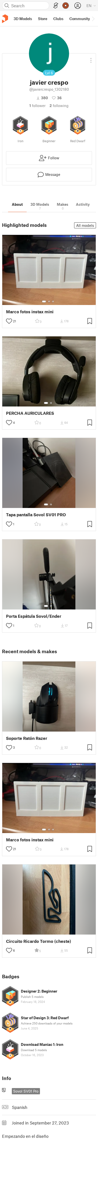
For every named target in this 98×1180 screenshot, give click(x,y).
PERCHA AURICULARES (30, 413)
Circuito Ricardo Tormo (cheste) (38, 941)
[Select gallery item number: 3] (53, 301)
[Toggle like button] (9, 321)
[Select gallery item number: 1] (44, 301)
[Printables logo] (5, 18)
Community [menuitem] (79, 18)
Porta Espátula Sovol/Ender (33, 616)
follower (37, 105)
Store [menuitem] (42, 18)
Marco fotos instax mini (30, 311)
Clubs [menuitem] (58, 18)
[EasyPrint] (56, 5)
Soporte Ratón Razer (26, 738)
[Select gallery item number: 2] (49, 301)
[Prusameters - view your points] (65, 5)
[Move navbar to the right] (93, 18)
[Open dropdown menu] (91, 58)
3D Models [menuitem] (23, 18)
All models (85, 225)
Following (59, 105)
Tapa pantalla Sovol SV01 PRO (36, 514)
